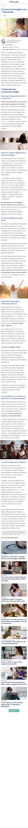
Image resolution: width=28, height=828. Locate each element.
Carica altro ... (14, 710)
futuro (19, 490)
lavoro (12, 163)
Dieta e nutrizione (6, 660)
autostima (4, 121)
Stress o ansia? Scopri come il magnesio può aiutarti (11, 663)
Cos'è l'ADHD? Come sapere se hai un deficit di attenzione (13, 642)
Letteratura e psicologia (7, 640)
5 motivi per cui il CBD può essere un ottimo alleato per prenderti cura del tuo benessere (14, 621)
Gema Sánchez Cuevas (12, 42)
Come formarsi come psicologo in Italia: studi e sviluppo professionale (14, 683)
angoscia (15, 316)
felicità (8, 274)
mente (18, 209)
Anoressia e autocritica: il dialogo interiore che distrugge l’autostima (13, 557)
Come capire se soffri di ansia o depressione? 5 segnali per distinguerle (12, 704)
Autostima (4, 555)
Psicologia (3, 5)
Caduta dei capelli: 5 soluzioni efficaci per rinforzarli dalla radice (13, 600)
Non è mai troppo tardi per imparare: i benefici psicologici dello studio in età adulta (14, 579)
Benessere (3, 575)
